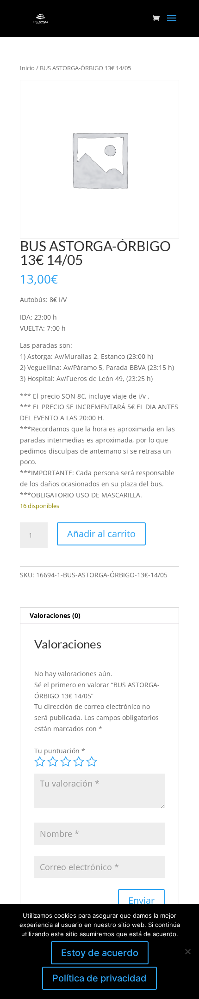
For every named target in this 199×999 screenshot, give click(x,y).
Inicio (27, 68)
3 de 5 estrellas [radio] (65, 761)
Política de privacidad (99, 978)
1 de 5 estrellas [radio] (39, 761)
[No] (187, 951)
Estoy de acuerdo (99, 952)
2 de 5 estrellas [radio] (52, 761)
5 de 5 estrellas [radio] (91, 761)
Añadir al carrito (101, 533)
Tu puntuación (59, 750)
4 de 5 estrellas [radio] (78, 761)
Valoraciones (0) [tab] (55, 615)
